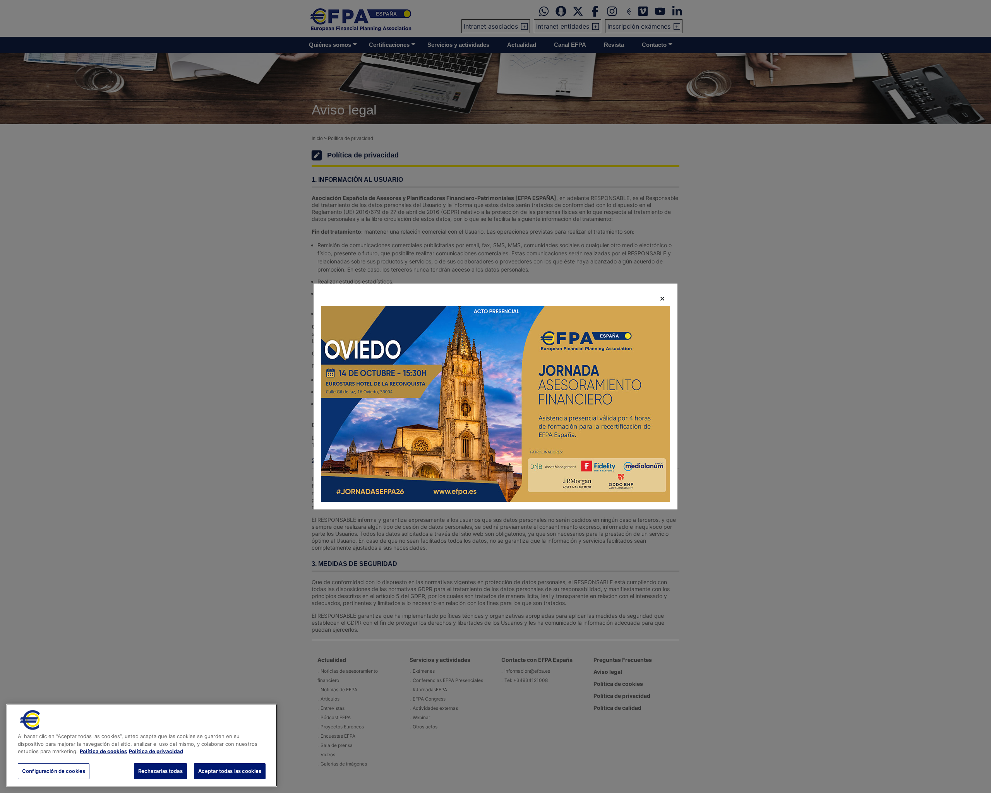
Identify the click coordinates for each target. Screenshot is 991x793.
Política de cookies (103, 751)
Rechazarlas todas (160, 770)
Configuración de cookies (53, 770)
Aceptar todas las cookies (229, 770)
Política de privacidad (156, 751)
